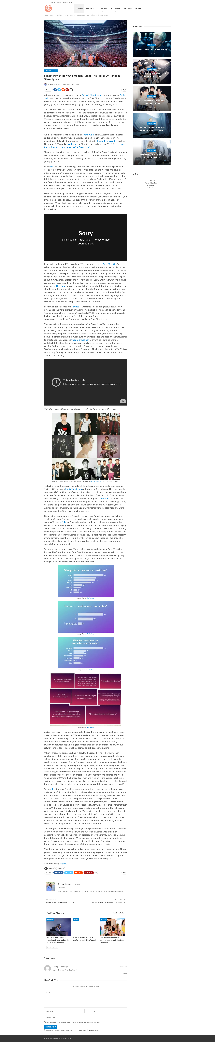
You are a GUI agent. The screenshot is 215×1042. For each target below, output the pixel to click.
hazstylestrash (96, 481)
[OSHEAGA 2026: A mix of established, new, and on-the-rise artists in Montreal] (58, 927)
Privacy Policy (151, 185)
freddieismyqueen (80, 339)
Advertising (152, 180)
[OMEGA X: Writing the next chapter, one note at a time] (151, 71)
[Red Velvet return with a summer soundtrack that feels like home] (112, 927)
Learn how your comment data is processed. (84, 1030)
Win (139, 8)
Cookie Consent (151, 188)
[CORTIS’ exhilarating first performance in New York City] (85, 927)
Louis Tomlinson (73, 489)
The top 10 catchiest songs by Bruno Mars (108, 902)
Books (91, 8)
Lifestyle (116, 8)
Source (62, 863)
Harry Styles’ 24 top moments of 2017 (61, 902)
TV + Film (103, 8)
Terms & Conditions (151, 183)
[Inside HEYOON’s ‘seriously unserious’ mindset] (151, 152)
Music (80, 8)
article (62, 522)
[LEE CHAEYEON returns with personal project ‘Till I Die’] (151, 125)
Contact (53, 2)
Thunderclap (103, 498)
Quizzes (128, 8)
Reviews (50, 919)
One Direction (110, 264)
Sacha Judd (90, 598)
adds (52, 789)
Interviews (152, 45)
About (59, 2)
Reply (125, 973)
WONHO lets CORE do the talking (151, 49)
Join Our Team (67, 2)
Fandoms (48, 71)
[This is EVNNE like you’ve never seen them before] (151, 98)
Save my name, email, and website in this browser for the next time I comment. (73, 1022)
